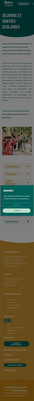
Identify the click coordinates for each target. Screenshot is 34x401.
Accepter (16, 210)
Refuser (16, 205)
